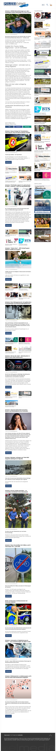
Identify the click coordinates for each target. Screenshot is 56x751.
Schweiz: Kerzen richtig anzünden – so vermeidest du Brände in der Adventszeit (16, 491)
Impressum (7, 735)
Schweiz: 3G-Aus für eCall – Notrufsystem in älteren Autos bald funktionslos (17, 356)
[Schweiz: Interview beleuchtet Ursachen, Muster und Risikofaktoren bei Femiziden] (18, 421)
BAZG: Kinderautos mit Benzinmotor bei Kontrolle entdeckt (16, 601)
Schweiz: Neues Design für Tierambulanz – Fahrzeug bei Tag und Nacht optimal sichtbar (17, 131)
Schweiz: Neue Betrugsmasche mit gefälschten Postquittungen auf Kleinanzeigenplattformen (18, 303)
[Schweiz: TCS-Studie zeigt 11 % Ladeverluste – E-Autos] (18, 196)
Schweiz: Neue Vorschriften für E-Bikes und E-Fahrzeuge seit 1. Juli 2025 (18, 545)
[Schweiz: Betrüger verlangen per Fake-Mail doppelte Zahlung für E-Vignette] (18, 467)
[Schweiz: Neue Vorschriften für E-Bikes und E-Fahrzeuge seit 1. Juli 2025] (18, 565)
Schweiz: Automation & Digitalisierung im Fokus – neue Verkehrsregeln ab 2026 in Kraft (17, 641)
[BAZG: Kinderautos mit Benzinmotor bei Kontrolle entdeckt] (18, 614)
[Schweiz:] (18, 259)
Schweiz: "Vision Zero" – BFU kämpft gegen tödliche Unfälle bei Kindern (17, 248)
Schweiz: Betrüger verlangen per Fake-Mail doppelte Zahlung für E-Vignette (17, 458)
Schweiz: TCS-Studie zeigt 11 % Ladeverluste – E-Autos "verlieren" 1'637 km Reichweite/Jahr (18, 185)
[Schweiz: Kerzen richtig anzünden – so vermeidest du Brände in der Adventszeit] (18, 510)
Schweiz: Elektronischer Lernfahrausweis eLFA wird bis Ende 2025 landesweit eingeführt (18, 676)
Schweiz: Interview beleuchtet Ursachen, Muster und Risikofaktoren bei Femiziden (16, 410)
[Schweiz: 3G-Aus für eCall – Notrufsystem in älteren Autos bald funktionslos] (18, 365)
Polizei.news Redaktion (13, 34)
